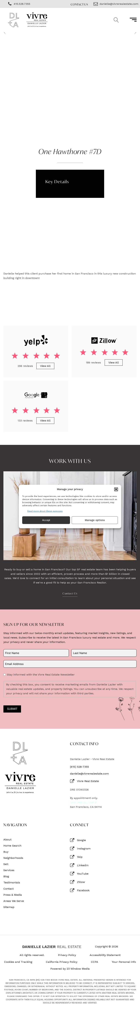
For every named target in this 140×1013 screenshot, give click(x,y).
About (7, 839)
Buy (5, 851)
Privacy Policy (67, 955)
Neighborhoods (13, 858)
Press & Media (12, 895)
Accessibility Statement (105, 955)
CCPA (94, 962)
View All (45, 366)
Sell (5, 864)
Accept (46, 520)
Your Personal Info (124, 962)
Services (8, 870)
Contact (8, 888)
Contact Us (79, 4)
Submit (12, 708)
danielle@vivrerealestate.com (89, 773)
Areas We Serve (13, 901)
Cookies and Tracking (18, 962)
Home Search (12, 845)
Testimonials (11, 882)
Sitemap (8, 907)
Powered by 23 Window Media (70, 968)
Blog (6, 876)
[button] (116, 489)
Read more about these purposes (45, 511)
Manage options (95, 520)
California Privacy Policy (61, 962)
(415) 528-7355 (79, 766)
